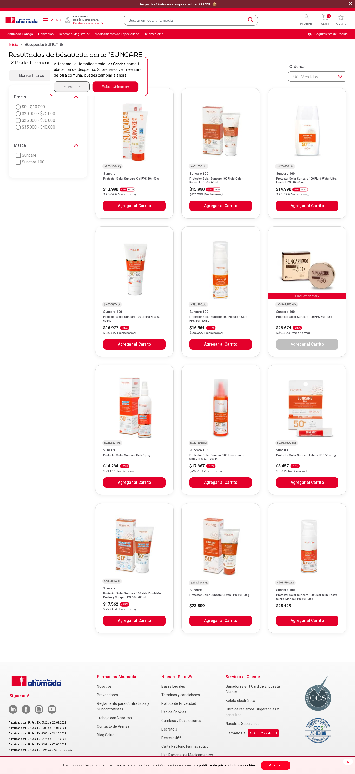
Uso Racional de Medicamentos (187, 755)
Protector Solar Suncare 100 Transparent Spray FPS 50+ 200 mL (216, 457)
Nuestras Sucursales (242, 723)
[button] (306, 20)
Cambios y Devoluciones (181, 721)
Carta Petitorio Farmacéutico (185, 746)
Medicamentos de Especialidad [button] (117, 34)
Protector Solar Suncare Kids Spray (126, 455)
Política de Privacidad (178, 703)
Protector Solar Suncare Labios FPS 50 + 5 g (306, 455)
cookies (249, 765)
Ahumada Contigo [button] (20, 34)
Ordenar (297, 66)
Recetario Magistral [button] (72, 34)
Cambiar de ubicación (86, 23)
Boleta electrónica (240, 701)
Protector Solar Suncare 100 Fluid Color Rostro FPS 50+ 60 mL (216, 180)
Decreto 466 (171, 738)
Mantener (71, 86)
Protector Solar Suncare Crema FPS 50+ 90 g (219, 595)
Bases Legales (173, 686)
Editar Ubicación (115, 86)
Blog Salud (105, 735)
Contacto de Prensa (113, 726)
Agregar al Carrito (134, 206)
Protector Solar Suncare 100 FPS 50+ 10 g (304, 317)
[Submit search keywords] (250, 20)
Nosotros (104, 686)
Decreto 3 (169, 729)
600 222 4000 (265, 733)
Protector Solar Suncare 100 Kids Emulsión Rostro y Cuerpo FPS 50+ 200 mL (132, 595)
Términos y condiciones (180, 695)
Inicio (13, 44)
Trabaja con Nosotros (114, 718)
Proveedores (107, 695)
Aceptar (275, 765)
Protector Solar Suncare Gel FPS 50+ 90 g (131, 178)
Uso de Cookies (173, 712)
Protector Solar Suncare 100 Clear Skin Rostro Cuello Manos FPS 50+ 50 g (307, 596)
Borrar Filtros (31, 75)
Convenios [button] (46, 34)
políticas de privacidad (217, 765)
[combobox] (191, 20)
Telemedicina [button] (153, 34)
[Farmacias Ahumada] (21, 20)
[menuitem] (327, 34)
